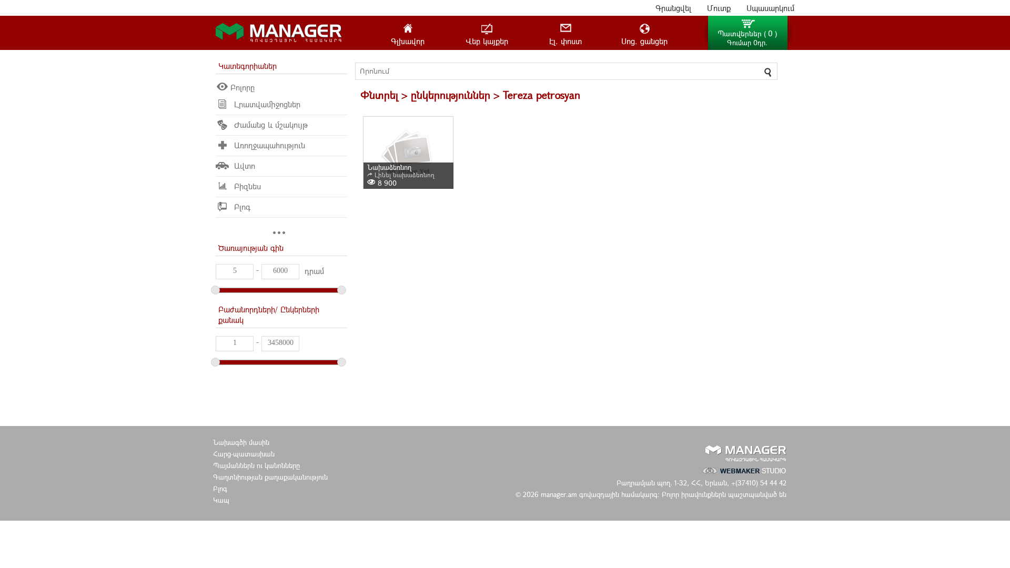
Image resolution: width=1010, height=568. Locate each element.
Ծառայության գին (251, 247)
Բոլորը (242, 87)
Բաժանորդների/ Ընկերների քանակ (268, 314)
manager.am (560, 494)
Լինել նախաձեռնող (405, 174)
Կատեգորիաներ (247, 65)
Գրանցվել (673, 8)
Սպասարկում (770, 8)
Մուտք (719, 8)
